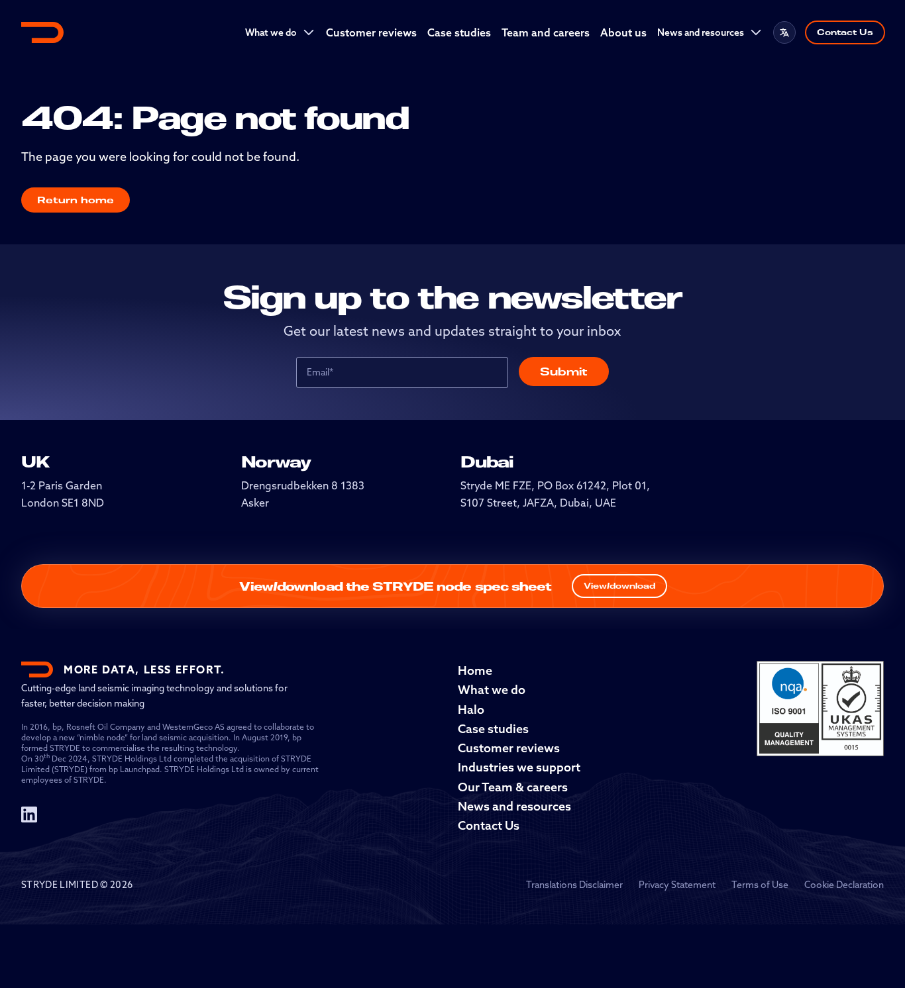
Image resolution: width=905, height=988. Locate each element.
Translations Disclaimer (574, 885)
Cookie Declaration (844, 885)
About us (623, 32)
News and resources (700, 32)
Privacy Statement (677, 885)
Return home (75, 199)
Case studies (459, 32)
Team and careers (546, 32)
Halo (471, 709)
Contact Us (845, 32)
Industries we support (519, 767)
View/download (619, 586)
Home (475, 670)
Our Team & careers (513, 787)
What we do (271, 32)
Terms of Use (759, 885)
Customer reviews (371, 32)
